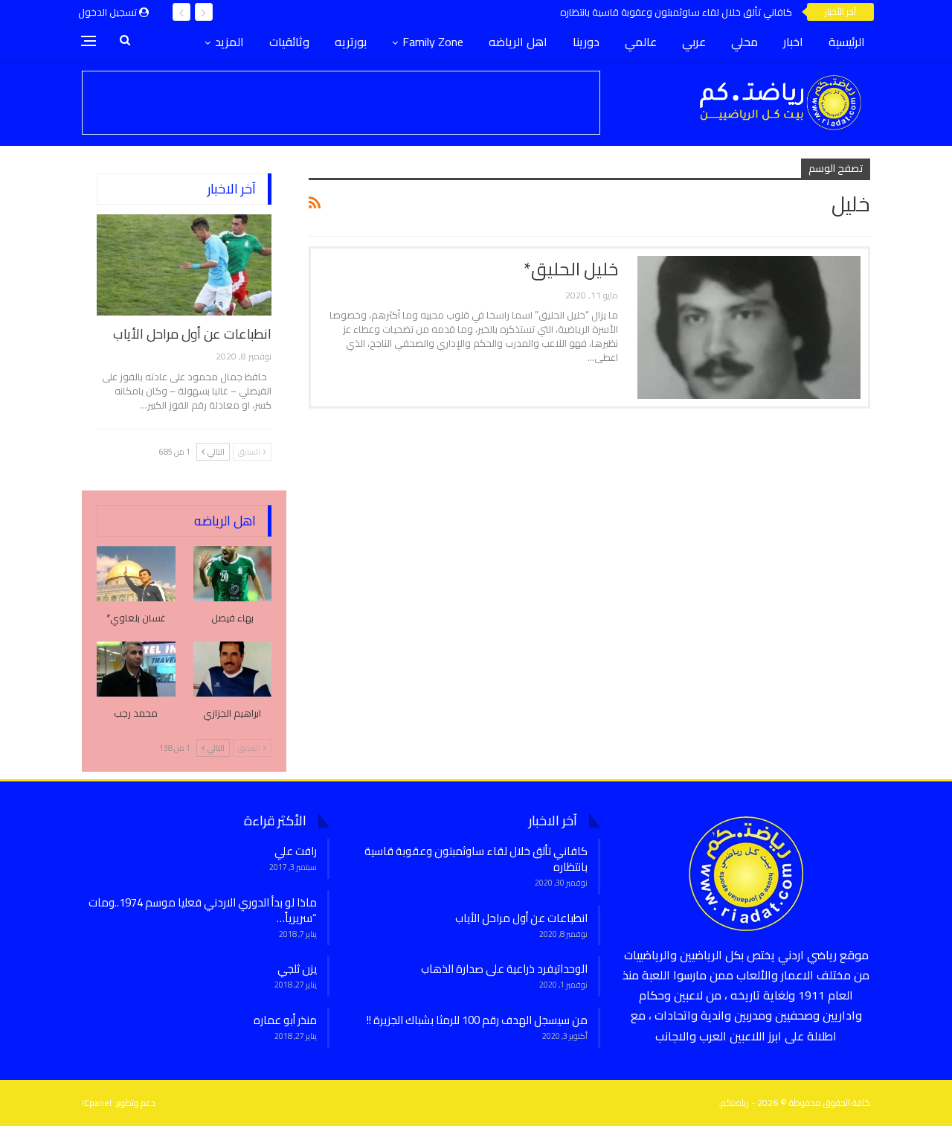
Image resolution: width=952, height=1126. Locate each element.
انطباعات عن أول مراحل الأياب (192, 334)
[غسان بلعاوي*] (136, 573)
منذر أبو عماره (285, 1020)
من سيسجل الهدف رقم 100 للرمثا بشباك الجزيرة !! (477, 1020)
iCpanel (97, 1102)
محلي (744, 42)
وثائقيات (289, 42)
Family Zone (432, 42)
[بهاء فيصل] (232, 573)
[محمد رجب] (136, 669)
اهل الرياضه (518, 42)
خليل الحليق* (571, 269)
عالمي (641, 42)
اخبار (793, 42)
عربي (694, 42)
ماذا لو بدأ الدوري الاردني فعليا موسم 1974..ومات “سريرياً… (203, 910)
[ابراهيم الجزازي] (232, 669)
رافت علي (295, 851)
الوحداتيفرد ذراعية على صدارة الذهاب (504, 968)
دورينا (586, 42)
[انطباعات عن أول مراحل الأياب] (184, 265)
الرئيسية (847, 42)
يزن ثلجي (297, 968)
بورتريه (351, 42)
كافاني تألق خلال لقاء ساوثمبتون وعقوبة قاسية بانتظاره (676, 12)
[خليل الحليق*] (749, 327)
